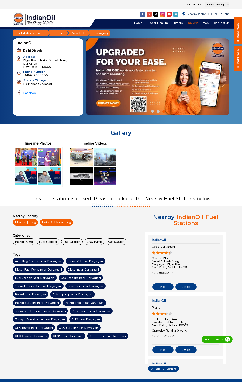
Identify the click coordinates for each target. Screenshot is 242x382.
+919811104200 (163, 335)
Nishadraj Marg (25, 222)
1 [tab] (152, 111)
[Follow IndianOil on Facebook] (142, 14)
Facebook (30, 92)
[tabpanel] (157, 76)
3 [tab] (163, 111)
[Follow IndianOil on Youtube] (169, 14)
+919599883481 (163, 272)
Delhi (58, 33)
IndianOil (159, 239)
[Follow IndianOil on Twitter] (156, 14)
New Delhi (79, 33)
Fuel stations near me (31, 33)
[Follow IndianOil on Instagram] (162, 14)
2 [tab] (158, 111)
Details (186, 286)
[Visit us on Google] (149, 14)
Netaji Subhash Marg (56, 222)
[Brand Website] (175, 14)
